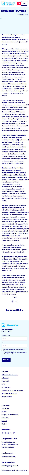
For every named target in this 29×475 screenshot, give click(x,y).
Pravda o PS (5, 408)
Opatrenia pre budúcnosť (9, 393)
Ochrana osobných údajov (10, 375)
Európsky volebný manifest (10, 415)
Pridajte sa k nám (7, 396)
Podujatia (4, 411)
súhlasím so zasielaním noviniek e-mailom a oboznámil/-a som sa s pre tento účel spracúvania (15, 352)
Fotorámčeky (6, 405)
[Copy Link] (12, 301)
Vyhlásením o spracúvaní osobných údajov (14, 352)
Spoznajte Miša (6, 387)
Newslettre (5, 418)
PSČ (3, 342)
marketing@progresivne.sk (10, 466)
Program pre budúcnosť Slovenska (12, 390)
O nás (3, 384)
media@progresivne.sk (9, 456)
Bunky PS (4, 421)
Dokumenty (5, 378)
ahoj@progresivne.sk (8, 447)
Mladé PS (4, 424)
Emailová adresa (6, 335)
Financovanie (6, 381)
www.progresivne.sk (10, 470)
